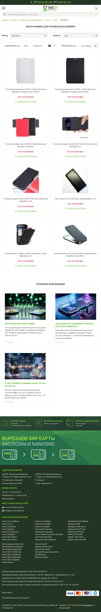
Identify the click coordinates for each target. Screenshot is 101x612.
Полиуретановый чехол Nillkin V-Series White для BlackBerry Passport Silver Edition (25, 90)
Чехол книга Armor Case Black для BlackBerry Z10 (75, 199)
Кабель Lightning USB (77, 539)
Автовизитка (40, 554)
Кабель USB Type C (76, 537)
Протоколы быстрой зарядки (20, 324)
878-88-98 (43, 2)
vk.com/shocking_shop (14, 507)
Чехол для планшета (43, 529)
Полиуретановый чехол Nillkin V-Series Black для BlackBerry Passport (25, 145)
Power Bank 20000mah (11, 554)
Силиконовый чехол (10, 532)
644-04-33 (62, 2)
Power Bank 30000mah (11, 557)
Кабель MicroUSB (75, 534)
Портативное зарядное (12, 549)
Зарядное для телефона (78, 521)
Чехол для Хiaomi (9, 537)
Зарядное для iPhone (77, 529)
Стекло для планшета (44, 532)
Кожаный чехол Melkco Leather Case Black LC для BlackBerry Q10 (26, 254)
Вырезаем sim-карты (28, 438)
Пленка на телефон (43, 524)
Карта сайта (7, 592)
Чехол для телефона (10, 521)
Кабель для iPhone (76, 532)
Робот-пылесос (41, 557)
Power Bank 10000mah (11, 552)
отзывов (88, 605)
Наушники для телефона (45, 539)
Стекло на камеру (42, 526)
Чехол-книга (7, 524)
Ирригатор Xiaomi (42, 549)
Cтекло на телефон (43, 521)
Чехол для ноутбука (43, 537)
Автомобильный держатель (47, 552)
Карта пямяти (8, 562)
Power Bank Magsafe (10, 560)
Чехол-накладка (9, 526)
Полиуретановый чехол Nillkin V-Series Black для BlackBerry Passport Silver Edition (75, 90)
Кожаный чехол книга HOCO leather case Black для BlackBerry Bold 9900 (75, 254)
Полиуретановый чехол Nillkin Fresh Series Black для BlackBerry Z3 (75, 145)
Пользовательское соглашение (15, 598)
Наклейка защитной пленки (87, 421)
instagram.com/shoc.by (14, 511)
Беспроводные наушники (13, 544)
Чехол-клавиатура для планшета (49, 534)
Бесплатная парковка (53, 421)
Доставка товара (18, 421)
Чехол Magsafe (8, 534)
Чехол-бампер (8, 529)
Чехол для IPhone (9, 539)
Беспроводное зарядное (12, 547)
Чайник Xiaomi (41, 544)
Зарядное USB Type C (77, 526)
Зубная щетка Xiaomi (44, 547)
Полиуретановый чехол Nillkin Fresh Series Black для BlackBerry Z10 (26, 200)
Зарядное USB (74, 524)
